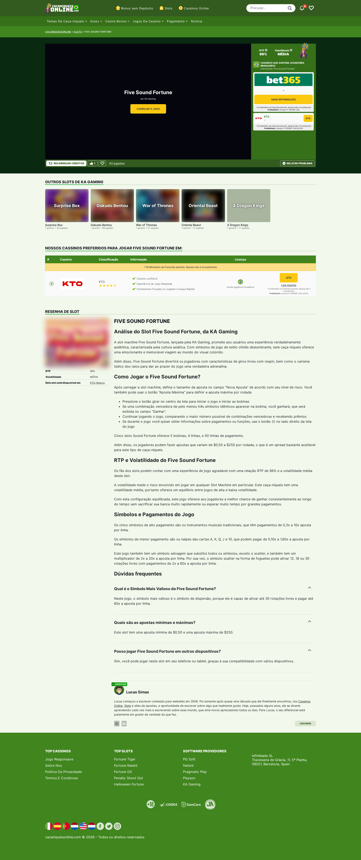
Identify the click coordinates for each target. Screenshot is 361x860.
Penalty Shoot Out (128, 778)
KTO (92, 382)
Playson (189, 778)
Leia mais (305, 723)
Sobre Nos (53, 765)
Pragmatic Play (195, 772)
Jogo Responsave (59, 759)
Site (308, 118)
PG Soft (189, 759)
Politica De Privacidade (63, 772)
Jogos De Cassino (147, 21)
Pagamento (176, 21)
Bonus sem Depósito (137, 8)
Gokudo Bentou (101, 225)
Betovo (100, 382)
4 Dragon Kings (237, 225)
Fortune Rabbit (125, 765)
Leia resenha (288, 285)
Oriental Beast (191, 225)
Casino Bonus (115, 21)
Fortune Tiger (124, 759)
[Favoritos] (311, 8)
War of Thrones (146, 225)
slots (78, 31)
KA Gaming (150, 98)
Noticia (196, 21)
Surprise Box (54, 225)
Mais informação (283, 99)
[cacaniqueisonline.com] (62, 8)
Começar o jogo (148, 108)
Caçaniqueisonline (58, 31)
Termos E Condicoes (61, 778)
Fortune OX (123, 772)
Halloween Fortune (129, 784)
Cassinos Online (196, 8)
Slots (169, 8)
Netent (188, 765)
